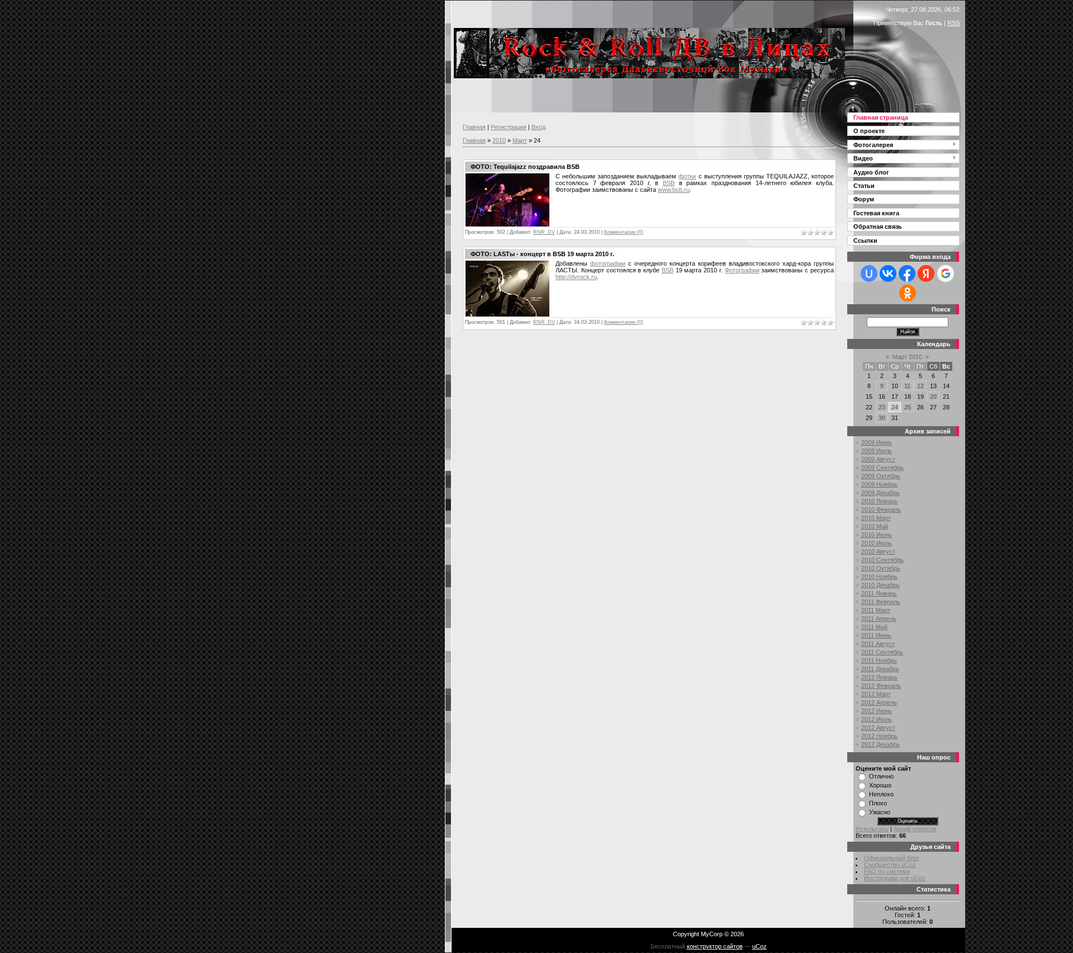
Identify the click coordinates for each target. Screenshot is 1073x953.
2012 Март (876, 694)
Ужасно (879, 812)
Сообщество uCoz (890, 864)
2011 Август (878, 643)
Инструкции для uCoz (894, 878)
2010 (499, 140)
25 (907, 407)
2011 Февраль (880, 601)
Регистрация (508, 127)
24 (894, 407)
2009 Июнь (876, 442)
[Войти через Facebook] (907, 273)
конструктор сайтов (715, 946)
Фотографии (742, 270)
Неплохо (881, 794)
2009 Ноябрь (879, 484)
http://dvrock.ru (576, 276)
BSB (669, 183)
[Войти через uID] (869, 273)
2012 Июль (876, 719)
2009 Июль (876, 450)
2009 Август (878, 459)
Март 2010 (907, 356)
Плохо (878, 803)
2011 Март (875, 610)
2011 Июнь (876, 635)
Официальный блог (891, 858)
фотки (687, 176)
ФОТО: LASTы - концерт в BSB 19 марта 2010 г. (542, 254)
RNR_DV (544, 232)
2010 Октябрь (880, 568)
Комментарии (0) (623, 232)
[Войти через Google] (946, 273)
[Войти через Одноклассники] (907, 293)
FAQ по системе (887, 871)
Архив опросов (915, 828)
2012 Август (878, 727)
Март (519, 140)
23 (882, 407)
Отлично (881, 776)
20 (933, 396)
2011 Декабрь (880, 669)
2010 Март (876, 518)
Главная (474, 127)
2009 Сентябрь (882, 467)
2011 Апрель (878, 618)
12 (920, 386)
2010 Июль (876, 543)
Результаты (872, 828)
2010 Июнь (876, 534)
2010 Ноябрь (879, 576)
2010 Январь (879, 501)
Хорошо (880, 785)
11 (907, 386)
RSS (953, 23)
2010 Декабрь (880, 585)
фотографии (607, 263)
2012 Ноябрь (879, 736)
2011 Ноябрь (879, 660)
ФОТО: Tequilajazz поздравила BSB (525, 166)
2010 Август (878, 551)
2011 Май (874, 627)
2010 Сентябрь (882, 559)
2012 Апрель (879, 702)
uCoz (759, 946)
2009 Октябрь (880, 476)
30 (882, 417)
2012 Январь (879, 677)
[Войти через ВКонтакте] (888, 273)
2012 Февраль (881, 685)
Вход (538, 127)
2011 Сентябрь (882, 652)
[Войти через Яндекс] (926, 273)
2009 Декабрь (880, 492)
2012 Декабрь (880, 744)
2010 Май (874, 526)
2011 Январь (879, 593)
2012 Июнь (876, 710)
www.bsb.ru (674, 189)
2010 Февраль (881, 509)
